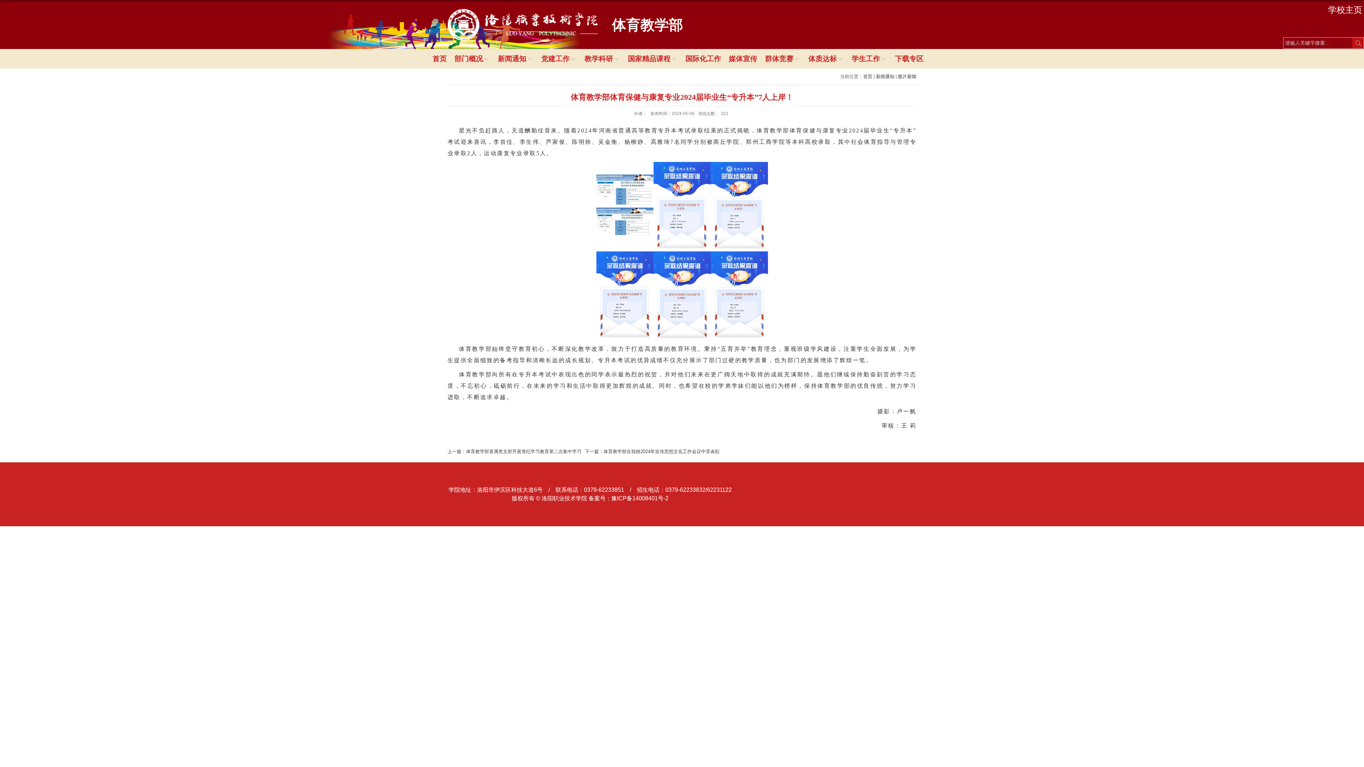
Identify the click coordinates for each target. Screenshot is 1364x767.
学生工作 (866, 58)
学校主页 (1345, 10)
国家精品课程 (649, 58)
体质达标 (822, 58)
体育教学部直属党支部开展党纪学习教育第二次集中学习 (523, 451)
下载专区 (909, 58)
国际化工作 (703, 58)
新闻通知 (512, 58)
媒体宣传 (743, 58)
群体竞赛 (779, 58)
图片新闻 (907, 76)
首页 (440, 58)
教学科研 (599, 58)
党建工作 (555, 58)
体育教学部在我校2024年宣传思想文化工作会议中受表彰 (661, 451)
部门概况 (469, 58)
